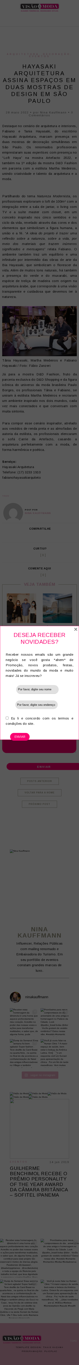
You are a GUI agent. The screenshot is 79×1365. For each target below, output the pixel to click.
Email (10, 704)
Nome (11, 689)
